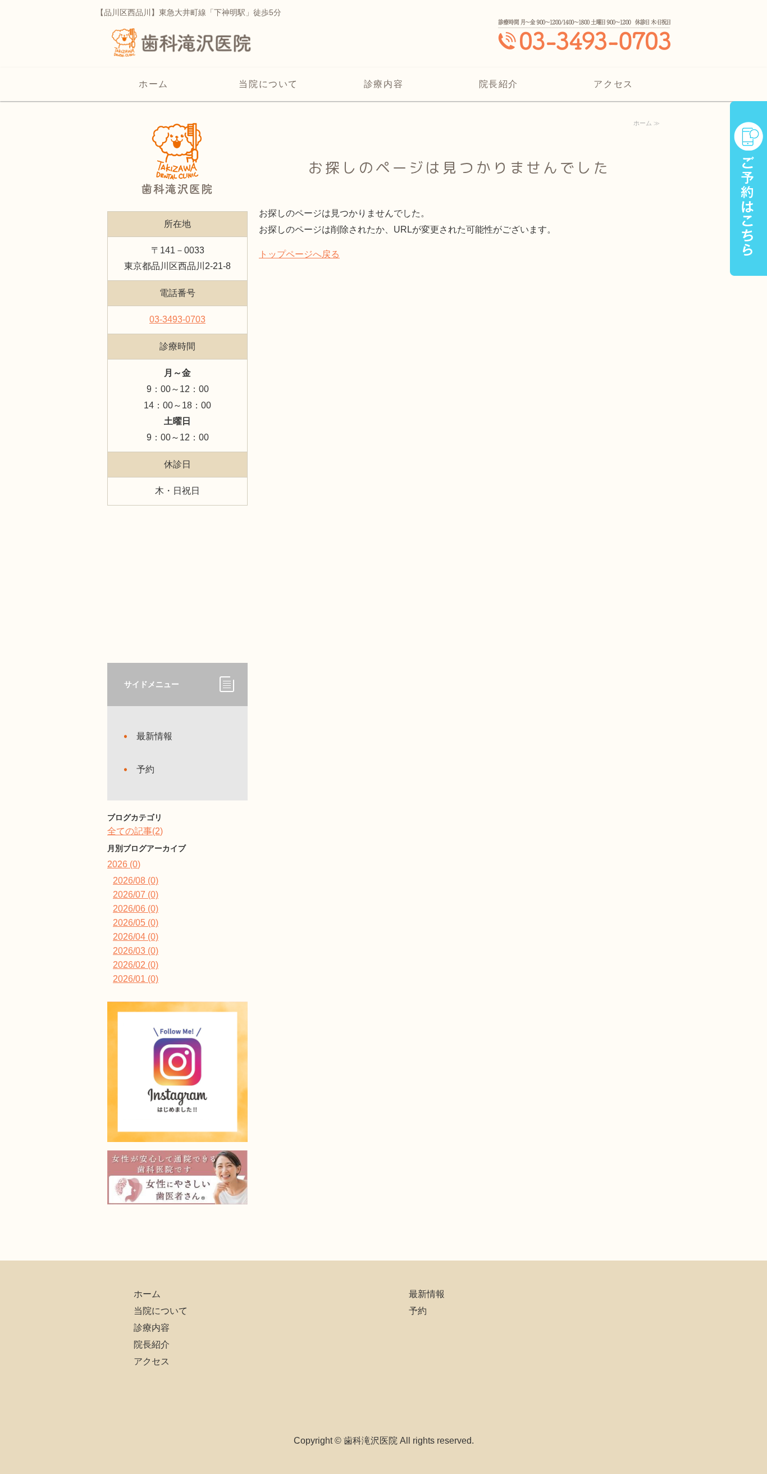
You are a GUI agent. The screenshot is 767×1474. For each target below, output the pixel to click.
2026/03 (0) (135, 951)
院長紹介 (498, 84)
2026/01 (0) (135, 979)
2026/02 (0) (135, 965)
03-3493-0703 (177, 319)
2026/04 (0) (135, 936)
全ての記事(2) (135, 831)
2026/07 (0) (135, 894)
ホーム (153, 84)
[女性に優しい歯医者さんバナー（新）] (177, 1195)
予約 (145, 769)
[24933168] (177, 1134)
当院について (268, 84)
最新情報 (154, 736)
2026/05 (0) (135, 922)
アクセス (613, 84)
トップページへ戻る (299, 254)
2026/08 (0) (135, 880)
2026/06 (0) (135, 908)
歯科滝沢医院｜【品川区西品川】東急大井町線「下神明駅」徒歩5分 (180, 50)
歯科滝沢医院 (371, 1440)
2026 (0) (123, 864)
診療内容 (383, 84)
